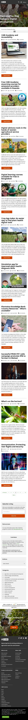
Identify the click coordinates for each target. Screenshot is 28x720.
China (2, 691)
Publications (3, 662)
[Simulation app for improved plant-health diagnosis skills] (14, 280)
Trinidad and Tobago (5, 702)
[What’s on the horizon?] (14, 414)
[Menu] (14, 31)
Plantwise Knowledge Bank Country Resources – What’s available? (13, 308)
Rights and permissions (5, 679)
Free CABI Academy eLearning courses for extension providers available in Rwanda (11, 85)
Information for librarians (6, 676)
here (17, 714)
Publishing (6, 594)
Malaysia (3, 697)
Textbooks (3, 682)
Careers (16, 674)
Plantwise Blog (13, 711)
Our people (3, 666)
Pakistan (3, 699)
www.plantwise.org (18, 529)
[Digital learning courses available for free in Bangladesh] (14, 189)
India (2, 694)
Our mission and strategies (20, 659)
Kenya (2, 696)
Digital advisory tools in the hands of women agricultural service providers (13, 131)
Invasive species (8, 586)
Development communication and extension (14, 579)
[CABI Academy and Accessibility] (14, 50)
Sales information (4, 681)
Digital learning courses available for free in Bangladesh (12, 176)
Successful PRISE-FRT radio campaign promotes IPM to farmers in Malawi (13, 356)
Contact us (17, 676)
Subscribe (13, 515)
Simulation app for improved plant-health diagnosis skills (11, 266)
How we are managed (19, 661)
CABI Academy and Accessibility (9, 36)
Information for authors (5, 674)
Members (17, 677)
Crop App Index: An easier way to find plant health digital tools (12, 220)
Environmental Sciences (9, 589)
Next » (14, 495)
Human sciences (8, 592)
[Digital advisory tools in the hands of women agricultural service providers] (14, 145)
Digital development (8, 582)
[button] (21, 638)
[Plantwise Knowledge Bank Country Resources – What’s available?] (14, 323)
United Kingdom (4, 704)
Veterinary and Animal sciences (11, 598)
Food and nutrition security (10, 580)
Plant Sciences (7, 584)
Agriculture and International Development (13, 574)
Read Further (7, 75)
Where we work (4, 653)
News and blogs (18, 673)
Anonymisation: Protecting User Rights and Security (13, 445)
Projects (2, 661)
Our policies (17, 654)
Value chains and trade (9, 596)
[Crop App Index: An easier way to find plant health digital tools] (14, 234)
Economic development (9, 587)
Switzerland (3, 701)
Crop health (7, 577)
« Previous (4, 492)
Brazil (2, 689)
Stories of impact (4, 659)
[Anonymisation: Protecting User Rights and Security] (14, 461)
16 (25, 492)
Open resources (4, 677)
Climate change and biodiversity (11, 575)
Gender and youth (8, 591)
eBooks (2, 673)
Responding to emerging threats (6, 657)
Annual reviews (18, 653)
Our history (17, 656)
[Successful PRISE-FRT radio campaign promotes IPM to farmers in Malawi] (14, 371)
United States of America (6, 706)
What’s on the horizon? (11, 401)
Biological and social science (6, 664)
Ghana (2, 693)
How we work (4, 654)
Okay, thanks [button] (5, 716)
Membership (17, 658)
